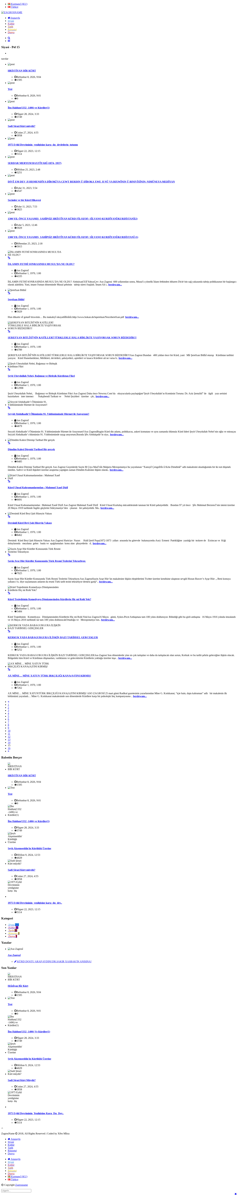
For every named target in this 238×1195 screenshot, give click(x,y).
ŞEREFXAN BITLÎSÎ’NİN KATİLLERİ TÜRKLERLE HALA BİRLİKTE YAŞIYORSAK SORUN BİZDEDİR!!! (72, 337)
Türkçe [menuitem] (14, 6)
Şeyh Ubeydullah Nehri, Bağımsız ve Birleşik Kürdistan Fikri (41, 375)
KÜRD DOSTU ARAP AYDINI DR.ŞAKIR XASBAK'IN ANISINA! (54, 961)
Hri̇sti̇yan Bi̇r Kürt (18, 985)
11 (9, 733)
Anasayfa (15, 1139)
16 (9, 748)
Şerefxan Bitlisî (16, 299)
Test (10, 89)
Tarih (10, 1147)
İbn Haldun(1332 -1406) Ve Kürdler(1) (29, 1031)
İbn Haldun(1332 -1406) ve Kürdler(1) (29, 107)
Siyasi (11, 1142)
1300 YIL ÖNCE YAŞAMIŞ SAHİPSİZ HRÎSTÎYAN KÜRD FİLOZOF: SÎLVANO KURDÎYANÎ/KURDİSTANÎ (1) (73, 237)
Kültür (11, 1144)
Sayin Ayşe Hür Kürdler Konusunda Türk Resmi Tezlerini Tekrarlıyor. (47, 561)
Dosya (11, 1153)
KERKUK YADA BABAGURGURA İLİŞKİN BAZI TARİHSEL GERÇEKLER (53, 637)
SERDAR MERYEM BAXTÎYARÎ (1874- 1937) (34, 163)
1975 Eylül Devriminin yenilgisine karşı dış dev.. (35, 902)
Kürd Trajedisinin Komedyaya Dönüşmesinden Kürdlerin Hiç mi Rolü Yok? (49, 599)
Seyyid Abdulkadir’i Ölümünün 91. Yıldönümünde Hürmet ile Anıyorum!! (48, 414)
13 (9, 739)
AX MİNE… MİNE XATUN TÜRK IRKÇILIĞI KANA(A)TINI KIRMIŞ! (49, 675)
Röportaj (12, 1150)
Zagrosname (21, 1185)
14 (9, 742)
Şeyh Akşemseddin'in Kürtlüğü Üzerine (29, 848)
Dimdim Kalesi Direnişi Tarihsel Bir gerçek (31, 449)
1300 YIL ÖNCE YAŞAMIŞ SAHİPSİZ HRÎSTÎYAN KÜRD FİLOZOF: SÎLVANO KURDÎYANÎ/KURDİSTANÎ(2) (72, 218)
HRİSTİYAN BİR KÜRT (22, 70)
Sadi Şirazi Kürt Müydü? (22, 1080)
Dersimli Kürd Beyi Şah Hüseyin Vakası (30, 522)
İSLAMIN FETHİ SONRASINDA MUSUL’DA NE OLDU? (41, 264)
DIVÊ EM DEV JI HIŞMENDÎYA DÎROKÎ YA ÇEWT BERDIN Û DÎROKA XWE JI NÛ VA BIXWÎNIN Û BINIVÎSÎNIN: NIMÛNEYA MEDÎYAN (91, 181)
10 (9, 730)
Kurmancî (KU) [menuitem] (18, 4)
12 (9, 736)
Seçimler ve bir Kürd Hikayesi (24, 200)
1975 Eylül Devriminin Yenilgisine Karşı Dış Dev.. (36, 1113)
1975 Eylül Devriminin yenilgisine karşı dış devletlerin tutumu (43, 144)
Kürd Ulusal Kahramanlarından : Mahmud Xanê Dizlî (38, 487)
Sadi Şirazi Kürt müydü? (21, 126)
